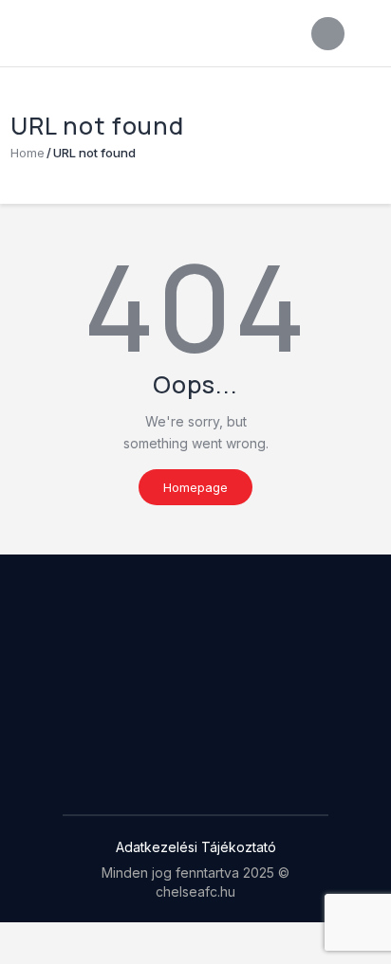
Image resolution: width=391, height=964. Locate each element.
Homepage (195, 487)
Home (27, 152)
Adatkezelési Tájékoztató (196, 847)
